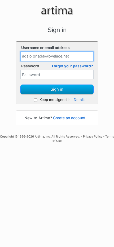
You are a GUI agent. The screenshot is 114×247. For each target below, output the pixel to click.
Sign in (57, 89)
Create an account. (69, 118)
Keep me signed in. (56, 100)
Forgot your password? (72, 66)
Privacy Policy (92, 136)
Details (79, 100)
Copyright (7, 136)
